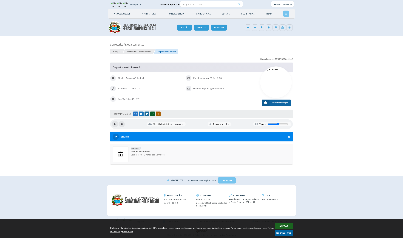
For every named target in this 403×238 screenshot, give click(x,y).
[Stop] (122, 124)
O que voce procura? (170, 4)
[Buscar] (239, 4)
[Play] (115, 124)
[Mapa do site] (282, 27)
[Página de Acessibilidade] (289, 27)
